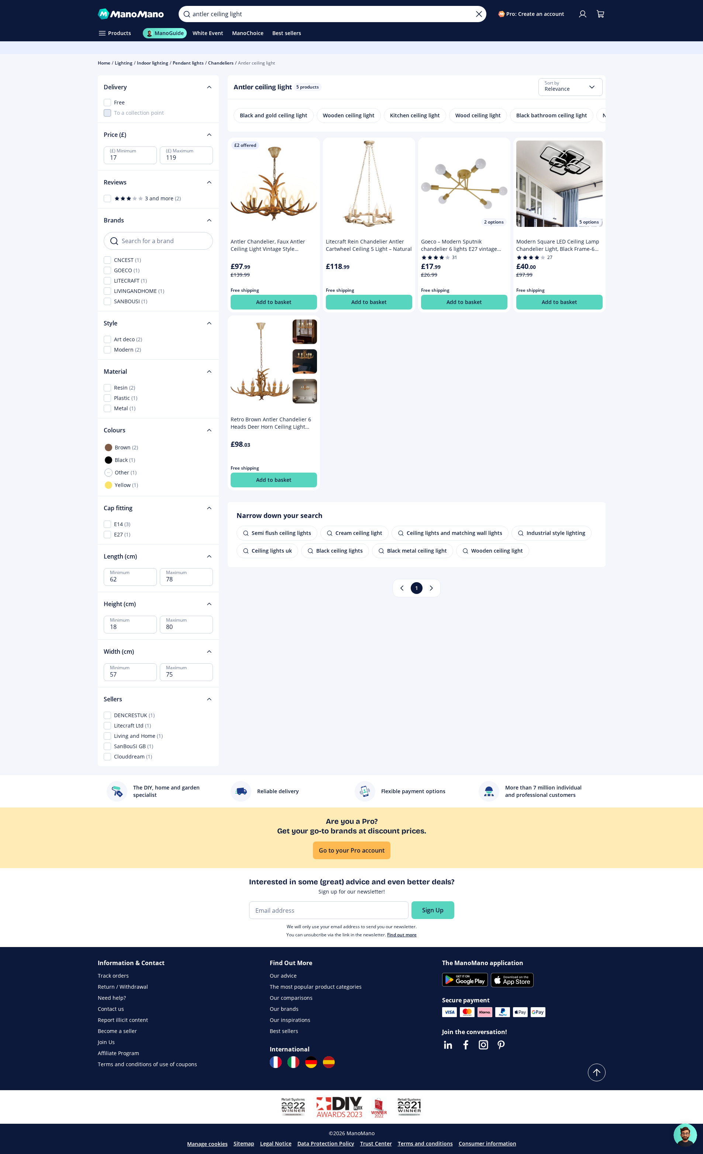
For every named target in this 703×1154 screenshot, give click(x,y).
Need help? (112, 997)
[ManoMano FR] (276, 1062)
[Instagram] (483, 1045)
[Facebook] (466, 1045)
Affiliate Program (118, 1053)
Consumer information (487, 1143)
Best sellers (284, 1030)
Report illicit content (123, 1019)
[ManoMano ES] (329, 1062)
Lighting (123, 63)
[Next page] (431, 588)
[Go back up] (597, 1072)
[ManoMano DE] (311, 1062)
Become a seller (117, 1030)
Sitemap (244, 1143)
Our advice (283, 975)
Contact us (111, 1008)
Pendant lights (188, 63)
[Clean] (479, 14)
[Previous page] (402, 588)
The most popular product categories (316, 986)
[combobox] (570, 87)
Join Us (106, 1042)
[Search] (187, 14)
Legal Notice (276, 1143)
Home (104, 63)
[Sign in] (583, 14)
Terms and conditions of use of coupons (147, 1064)
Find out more (402, 935)
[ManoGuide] (685, 1135)
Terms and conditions (425, 1143)
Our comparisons (291, 997)
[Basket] (600, 14)
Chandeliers (221, 63)
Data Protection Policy (325, 1143)
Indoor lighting (152, 63)
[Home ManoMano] (132, 14)
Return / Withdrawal (123, 986)
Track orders (113, 975)
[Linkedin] (448, 1045)
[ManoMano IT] (293, 1062)
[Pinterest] (501, 1045)
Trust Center (376, 1143)
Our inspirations (290, 1019)
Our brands (284, 1008)
